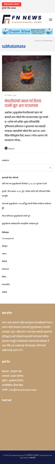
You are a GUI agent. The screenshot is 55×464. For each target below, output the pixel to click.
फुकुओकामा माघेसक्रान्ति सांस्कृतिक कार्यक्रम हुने (20, 223)
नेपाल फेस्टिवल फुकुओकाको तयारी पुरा (16, 216)
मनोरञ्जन (5, 269)
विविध (4, 277)
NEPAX (32, 457)
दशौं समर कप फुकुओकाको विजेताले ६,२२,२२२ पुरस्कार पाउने (24, 184)
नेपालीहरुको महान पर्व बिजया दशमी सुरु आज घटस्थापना (23, 103)
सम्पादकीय (6, 284)
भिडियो (4, 261)
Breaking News (11, 4)
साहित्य (4, 292)
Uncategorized (8, 238)
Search (5, 160)
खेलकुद (4, 246)
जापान (4, 254)
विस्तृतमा (11, 149)
